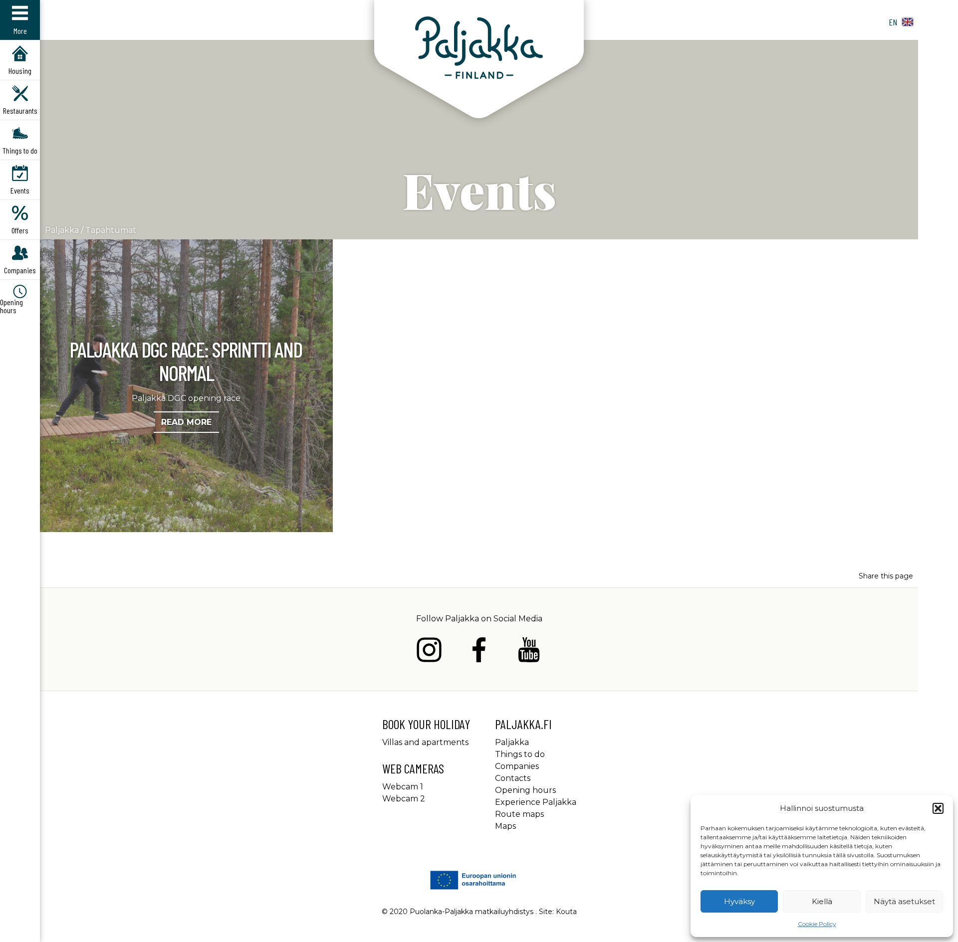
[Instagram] (429, 651)
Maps (505, 826)
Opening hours (525, 790)
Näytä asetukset (904, 901)
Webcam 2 (403, 798)
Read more (186, 422)
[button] (938, 808)
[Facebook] (479, 651)
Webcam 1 (402, 786)
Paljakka (62, 230)
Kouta (566, 911)
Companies (517, 766)
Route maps (519, 814)
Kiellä (822, 901)
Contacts (512, 778)
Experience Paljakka (535, 802)
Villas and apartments (425, 742)
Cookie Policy (817, 924)
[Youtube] (528, 651)
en (893, 21)
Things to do (520, 754)
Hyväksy (739, 901)
